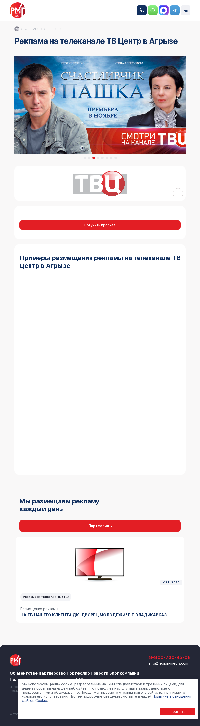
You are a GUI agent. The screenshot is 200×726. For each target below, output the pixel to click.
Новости (99, 673)
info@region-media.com (168, 663)
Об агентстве (24, 673)
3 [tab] (93, 158)
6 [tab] (107, 158)
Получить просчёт (100, 225)
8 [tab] (115, 158)
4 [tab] (98, 158)
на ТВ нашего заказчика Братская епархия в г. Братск (98, 614)
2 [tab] (89, 158)
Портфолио (99, 526)
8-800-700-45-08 (142, 10)
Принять (178, 711)
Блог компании (124, 673)
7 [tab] (111, 158)
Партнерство (52, 673)
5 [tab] (102, 158)
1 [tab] (85, 158)
